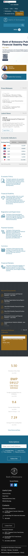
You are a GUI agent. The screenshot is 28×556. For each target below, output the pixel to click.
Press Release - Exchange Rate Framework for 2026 (11, 107)
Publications (8, 11)
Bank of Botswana (16, 547)
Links (11, 8)
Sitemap (9, 550)
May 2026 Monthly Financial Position (14, 311)
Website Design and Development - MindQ (12, 552)
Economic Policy (7, 176)
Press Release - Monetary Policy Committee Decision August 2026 (12, 95)
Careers (15, 11)
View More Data (23, 164)
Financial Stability (7, 193)
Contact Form (8, 525)
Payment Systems (7, 228)
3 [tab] (14, 61)
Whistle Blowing (6, 501)
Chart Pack (5, 496)
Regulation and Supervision (10, 212)
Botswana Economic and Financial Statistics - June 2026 (13, 316)
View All (24, 88)
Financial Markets (7, 263)
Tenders (21, 11)
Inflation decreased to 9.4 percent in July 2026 (13, 119)
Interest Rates (22, 142)
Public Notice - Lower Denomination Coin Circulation (12, 101)
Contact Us (19, 13)
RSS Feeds (4, 550)
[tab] (5, 142)
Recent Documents (20, 452)
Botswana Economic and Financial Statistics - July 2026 (13, 294)
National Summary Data (8, 498)
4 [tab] (16, 61)
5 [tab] (18, 61)
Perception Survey (9, 13)
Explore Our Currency (14, 77)
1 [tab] (9, 61)
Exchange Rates (5, 142)
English (7, 1)
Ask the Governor (11, 67)
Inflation (14, 142)
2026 (9, 547)
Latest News (20, 450)
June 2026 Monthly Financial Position (14, 306)
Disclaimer (15, 550)
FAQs (16, 8)
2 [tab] (11, 61)
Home (6, 8)
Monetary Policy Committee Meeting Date (13, 339)
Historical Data (6, 493)
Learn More (6, 130)
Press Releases (8, 452)
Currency (4, 246)
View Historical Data (14, 430)
